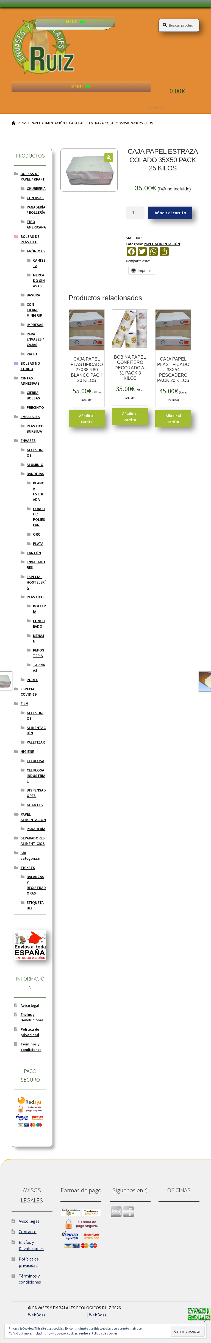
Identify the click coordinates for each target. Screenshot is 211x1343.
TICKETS (28, 867)
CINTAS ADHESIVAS (30, 381)
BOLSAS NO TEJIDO (30, 366)
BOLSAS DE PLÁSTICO (30, 239)
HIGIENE (27, 751)
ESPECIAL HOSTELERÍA (36, 582)
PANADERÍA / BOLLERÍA (36, 210)
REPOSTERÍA (38, 653)
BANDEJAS (35, 473)
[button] (71, 21)
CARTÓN (34, 552)
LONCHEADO (39, 623)
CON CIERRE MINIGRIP (34, 310)
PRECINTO (35, 407)
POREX (32, 679)
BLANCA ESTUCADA (38, 491)
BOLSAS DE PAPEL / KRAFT (33, 176)
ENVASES (28, 440)
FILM (24, 703)
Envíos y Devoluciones (32, 1017)
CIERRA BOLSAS (33, 395)
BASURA (33, 295)
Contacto (28, 1231)
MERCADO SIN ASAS (39, 280)
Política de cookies (104, 1333)
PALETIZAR (36, 742)
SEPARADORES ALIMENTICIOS (33, 841)
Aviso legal (30, 1005)
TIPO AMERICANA (36, 224)
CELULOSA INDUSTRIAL (36, 776)
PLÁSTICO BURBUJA (35, 429)
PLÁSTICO (35, 597)
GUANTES (35, 804)
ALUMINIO (35, 464)
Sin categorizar (31, 855)
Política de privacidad (30, 1032)
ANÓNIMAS (36, 250)
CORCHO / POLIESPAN (39, 516)
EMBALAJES (30, 416)
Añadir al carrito (170, 212)
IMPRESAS (35, 324)
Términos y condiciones (31, 1047)
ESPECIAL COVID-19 (29, 692)
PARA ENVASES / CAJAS (35, 339)
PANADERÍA (36, 828)
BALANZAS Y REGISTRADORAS (36, 884)
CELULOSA (35, 760)
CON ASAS (35, 197)
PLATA (38, 543)
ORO (37, 534)
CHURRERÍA (36, 188)
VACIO (32, 354)
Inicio (22, 123)
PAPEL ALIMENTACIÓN (48, 123)
